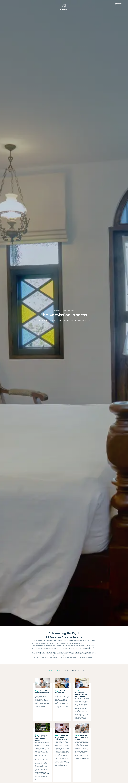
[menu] (7, 3)
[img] (64, 7)
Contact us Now (118, 3)
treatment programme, (40, 762)
